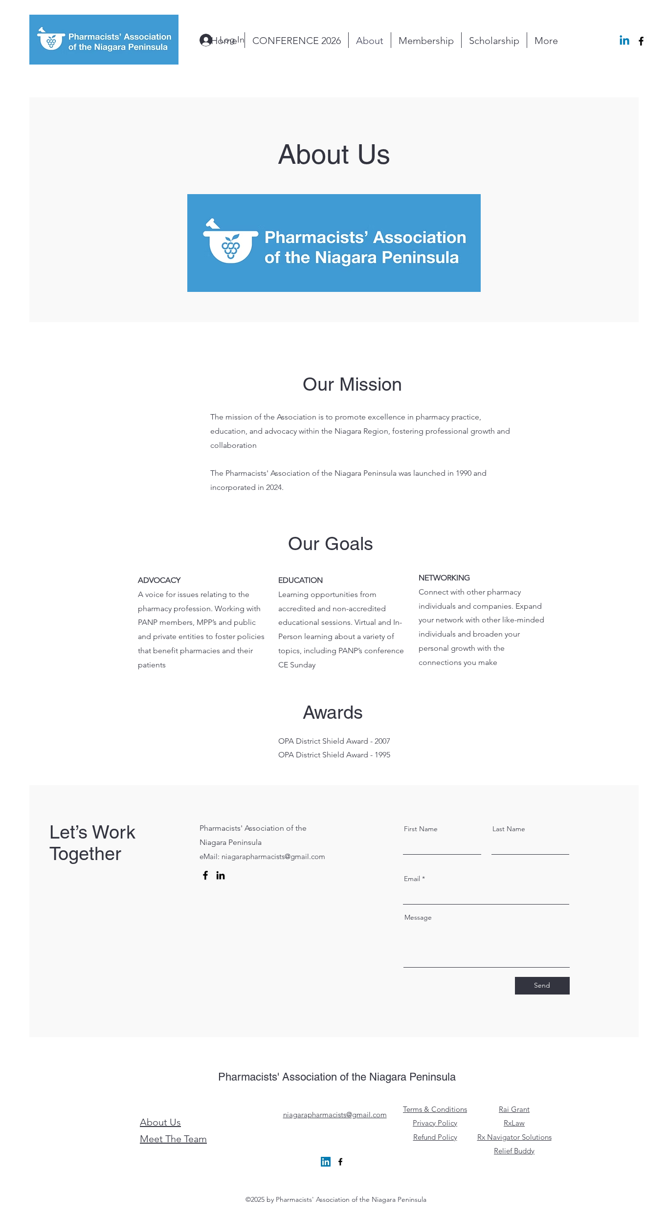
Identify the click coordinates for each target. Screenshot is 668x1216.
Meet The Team (173, 1139)
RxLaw (514, 1123)
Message (418, 917)
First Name (421, 828)
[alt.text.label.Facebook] (641, 41)
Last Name (508, 828)
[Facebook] (205, 875)
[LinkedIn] (220, 875)
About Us (160, 1122)
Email (412, 878)
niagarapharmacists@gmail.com (273, 856)
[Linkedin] (624, 41)
